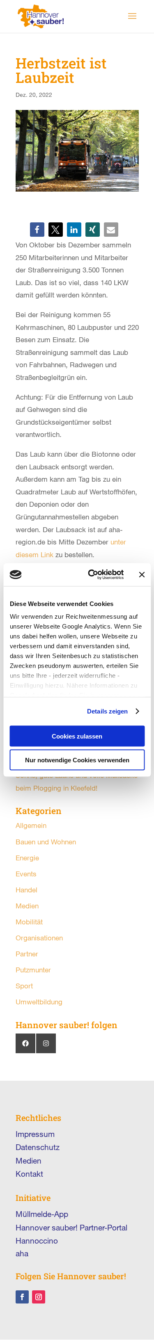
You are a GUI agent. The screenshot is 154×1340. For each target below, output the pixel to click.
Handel (26, 889)
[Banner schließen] (142, 574)
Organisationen (39, 937)
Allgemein (31, 825)
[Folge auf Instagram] (38, 1296)
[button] (37, 229)
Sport (24, 985)
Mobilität (29, 921)
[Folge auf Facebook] (22, 1296)
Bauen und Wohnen (46, 841)
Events (26, 873)
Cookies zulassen (77, 735)
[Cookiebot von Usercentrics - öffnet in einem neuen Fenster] (92, 574)
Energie (27, 857)
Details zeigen (107, 711)
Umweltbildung (39, 1001)
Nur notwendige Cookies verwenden (77, 760)
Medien (27, 905)
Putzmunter (33, 969)
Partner (27, 953)
